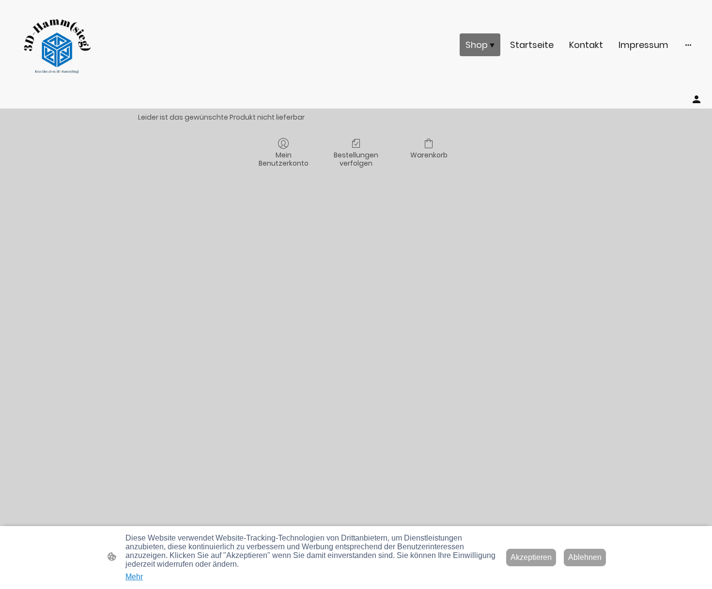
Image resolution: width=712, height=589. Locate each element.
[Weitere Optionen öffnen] (688, 45)
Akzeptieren (531, 557)
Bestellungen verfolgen (356, 159)
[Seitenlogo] (57, 44)
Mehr (134, 577)
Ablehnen (585, 557)
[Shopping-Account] (696, 99)
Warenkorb (429, 154)
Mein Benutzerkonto (284, 159)
